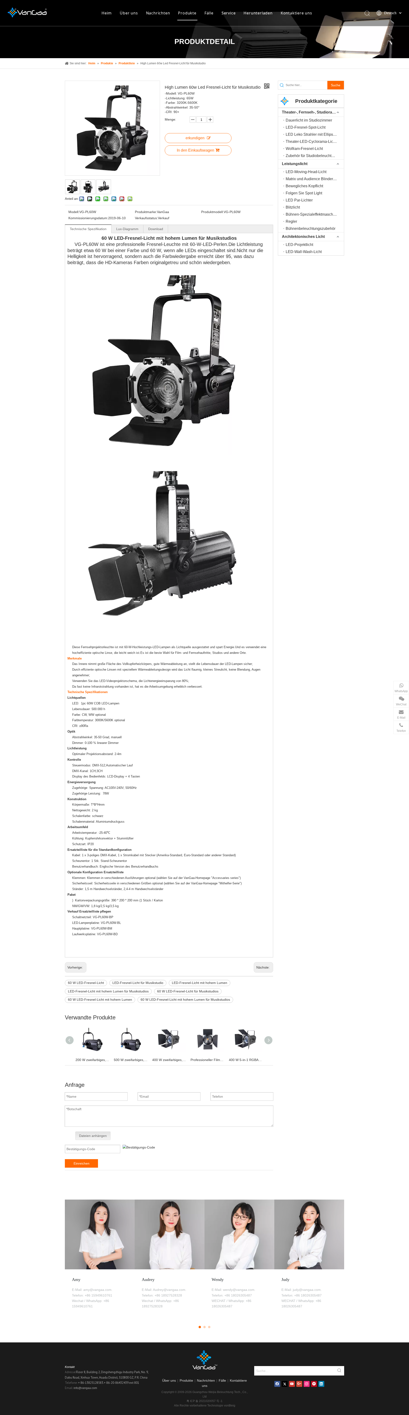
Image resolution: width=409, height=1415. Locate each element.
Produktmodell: (212, 212)
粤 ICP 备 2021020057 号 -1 (204, 1401)
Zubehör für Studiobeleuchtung (312, 156)
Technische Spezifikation (88, 229)
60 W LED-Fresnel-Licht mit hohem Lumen (100, 999)
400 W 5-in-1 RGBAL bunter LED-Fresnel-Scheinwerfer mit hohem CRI (245, 1060)
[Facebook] (277, 1384)
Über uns (129, 13)
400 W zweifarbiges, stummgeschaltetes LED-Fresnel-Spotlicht (169, 1060)
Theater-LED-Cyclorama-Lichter (312, 142)
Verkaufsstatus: (146, 218)
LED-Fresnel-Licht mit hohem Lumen (199, 983)
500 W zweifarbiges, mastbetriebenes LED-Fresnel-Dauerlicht (130, 1060)
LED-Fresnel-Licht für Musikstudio (137, 983)
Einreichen (81, 1163)
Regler (291, 221)
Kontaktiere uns (296, 13)
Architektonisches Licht (303, 237)
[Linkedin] (321, 1384)
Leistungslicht (294, 164)
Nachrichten (158, 13)
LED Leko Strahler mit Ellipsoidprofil (315, 134)
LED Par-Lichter (299, 200)
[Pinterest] (314, 1384)
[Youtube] (292, 1384)
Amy (76, 1279)
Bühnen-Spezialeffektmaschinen (313, 214)
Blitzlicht (293, 207)
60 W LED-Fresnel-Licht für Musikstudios (187, 991)
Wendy (218, 1279)
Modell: (73, 212)
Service (229, 13)
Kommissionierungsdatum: (88, 218)
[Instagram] (307, 1384)
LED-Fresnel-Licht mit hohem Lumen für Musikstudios (108, 991)
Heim (107, 13)
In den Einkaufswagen (195, 150)
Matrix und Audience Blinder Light (314, 179)
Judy (285, 1279)
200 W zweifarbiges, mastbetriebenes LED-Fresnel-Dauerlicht (92, 1060)
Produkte (187, 13)
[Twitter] (285, 1384)
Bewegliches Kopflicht (304, 186)
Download (155, 229)
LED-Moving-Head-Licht (306, 172)
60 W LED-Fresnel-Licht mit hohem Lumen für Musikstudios (185, 999)
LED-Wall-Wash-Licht (304, 252)
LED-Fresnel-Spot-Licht (305, 127)
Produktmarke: (146, 212)
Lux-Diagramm (127, 229)
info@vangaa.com (85, 1388)
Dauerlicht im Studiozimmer (309, 120)
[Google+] (299, 1384)
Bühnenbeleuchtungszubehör (310, 229)
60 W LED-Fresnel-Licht (86, 983)
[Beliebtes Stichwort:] (339, 1371)
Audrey (148, 1279)
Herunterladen (258, 13)
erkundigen (195, 138)
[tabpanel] (100, 1259)
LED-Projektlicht (299, 245)
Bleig (232, 1405)
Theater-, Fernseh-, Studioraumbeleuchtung (313, 112)
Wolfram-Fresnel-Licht (304, 149)
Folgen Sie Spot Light (304, 193)
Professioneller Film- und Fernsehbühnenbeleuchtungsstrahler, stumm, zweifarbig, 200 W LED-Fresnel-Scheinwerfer (207, 1060)
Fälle (208, 13)
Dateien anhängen (93, 1136)
